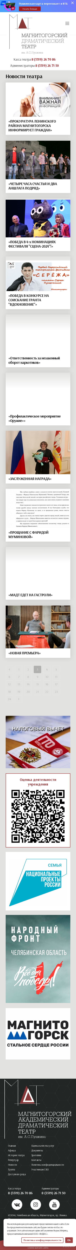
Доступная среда (17, 1174)
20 (28, 692)
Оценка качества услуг (42, 1145)
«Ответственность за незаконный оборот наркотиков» (34, 360)
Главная (12, 1145)
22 (46, 692)
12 (9, 684)
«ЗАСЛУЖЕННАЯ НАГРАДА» (29, 478)
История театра (16, 1155)
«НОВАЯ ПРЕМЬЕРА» (24, 653)
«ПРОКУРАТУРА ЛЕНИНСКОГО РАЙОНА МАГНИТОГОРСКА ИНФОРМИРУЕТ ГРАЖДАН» (32, 125)
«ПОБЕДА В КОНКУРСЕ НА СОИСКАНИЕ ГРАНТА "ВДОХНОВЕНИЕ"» (28, 300)
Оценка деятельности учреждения (38, 781)
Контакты (36, 1160)
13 (18, 684)
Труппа (11, 1169)
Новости (12, 1164)
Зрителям (36, 1155)
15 (37, 684)
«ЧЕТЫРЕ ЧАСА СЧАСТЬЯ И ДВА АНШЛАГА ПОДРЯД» (32, 185)
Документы (37, 1150)
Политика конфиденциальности (47, 1164)
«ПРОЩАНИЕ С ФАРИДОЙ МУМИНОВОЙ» (28, 534)
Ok (69, 1240)
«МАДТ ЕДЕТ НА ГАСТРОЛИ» (30, 595)
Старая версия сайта (38, 1247)
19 (18, 692)
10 (46, 677)
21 (37, 692)
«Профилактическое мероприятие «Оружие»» (34, 418)
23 (56, 692)
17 (56, 684)
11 (56, 677)
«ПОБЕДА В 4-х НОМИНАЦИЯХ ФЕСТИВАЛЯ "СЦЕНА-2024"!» (31, 243)
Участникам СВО (40, 1169)
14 (28, 684)
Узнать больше (29, 8)
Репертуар (13, 1160)
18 (9, 692)
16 (46, 684)
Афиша (12, 1150)
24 (9, 699)
